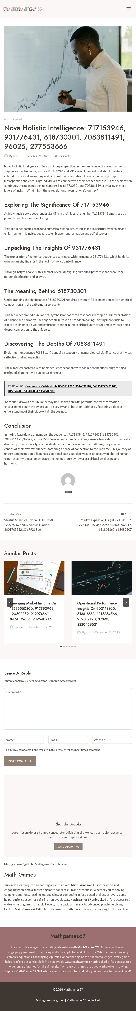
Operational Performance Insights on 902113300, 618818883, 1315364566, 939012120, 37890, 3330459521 (97, 614)
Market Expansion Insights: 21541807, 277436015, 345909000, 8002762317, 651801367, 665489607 (105, 521)
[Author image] (6, 156)
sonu (15, 156)
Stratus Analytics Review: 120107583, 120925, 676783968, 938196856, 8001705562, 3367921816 (29, 521)
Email (54, 740)
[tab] (61, 646)
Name (11, 740)
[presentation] (34, 578)
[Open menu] (128, 8)
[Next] (126, 602)
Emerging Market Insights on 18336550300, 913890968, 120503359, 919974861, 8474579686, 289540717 (33, 611)
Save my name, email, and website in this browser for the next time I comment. (54, 749)
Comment (13, 692)
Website (99, 740)
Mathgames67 (13, 119)
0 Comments (62, 156)
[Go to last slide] (10, 602)
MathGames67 (81, 885)
